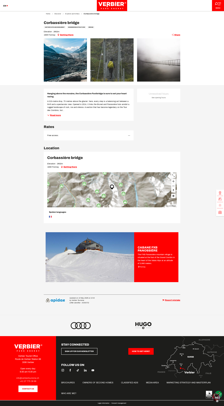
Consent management (118, 403)
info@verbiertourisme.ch (28, 378)
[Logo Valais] (209, 394)
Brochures (68, 382)
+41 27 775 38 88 (28, 381)
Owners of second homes (97, 382)
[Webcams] (220, 193)
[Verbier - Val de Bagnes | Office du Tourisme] (112, 5)
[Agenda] (220, 212)
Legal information (104, 403)
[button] (65, 60)
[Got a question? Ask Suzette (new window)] (216, 398)
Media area (152, 382)
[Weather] (220, 205)
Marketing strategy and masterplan (189, 382)
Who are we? (68, 393)
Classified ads (129, 382)
